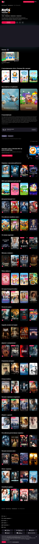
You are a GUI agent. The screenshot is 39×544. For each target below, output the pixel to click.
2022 (4, 14)
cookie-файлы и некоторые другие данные (13, 536)
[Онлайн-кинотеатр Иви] (3, 2)
